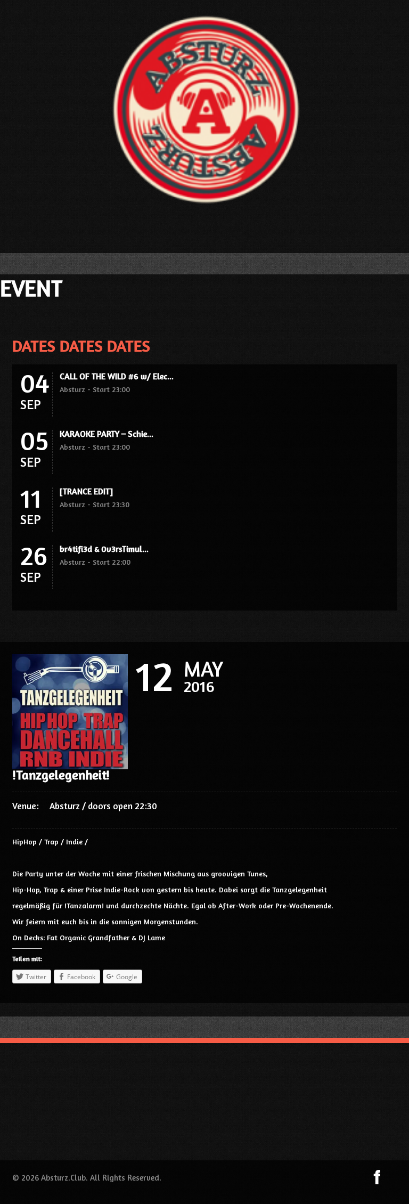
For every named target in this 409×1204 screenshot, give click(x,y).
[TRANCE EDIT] (86, 491)
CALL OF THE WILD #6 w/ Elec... (117, 376)
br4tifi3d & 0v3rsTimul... (104, 548)
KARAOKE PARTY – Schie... (106, 433)
